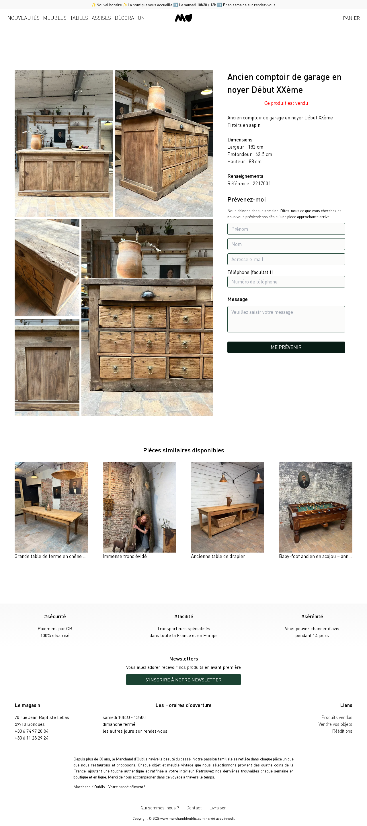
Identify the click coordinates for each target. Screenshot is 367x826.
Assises (101, 17)
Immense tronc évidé (125, 556)
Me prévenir (286, 347)
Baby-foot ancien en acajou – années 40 (320, 556)
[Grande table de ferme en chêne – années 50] (51, 511)
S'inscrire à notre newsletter (183, 680)
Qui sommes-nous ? (160, 808)
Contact (194, 808)
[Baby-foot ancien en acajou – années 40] (315, 511)
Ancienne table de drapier (218, 556)
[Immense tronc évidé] (139, 511)
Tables (79, 17)
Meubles (55, 17)
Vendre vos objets (335, 724)
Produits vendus (336, 717)
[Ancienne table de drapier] (227, 511)
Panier (351, 18)
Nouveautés (23, 17)
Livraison (218, 808)
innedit (229, 818)
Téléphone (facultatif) (250, 272)
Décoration (130, 17)
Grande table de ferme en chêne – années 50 (61, 556)
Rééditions (342, 731)
